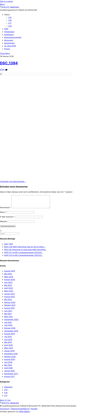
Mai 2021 (8, 314)
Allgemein (8, 387)
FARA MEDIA (24, 411)
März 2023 (8, 291)
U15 (10, 17)
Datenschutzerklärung (20, 409)
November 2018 (11, 354)
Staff (6, 29)
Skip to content (6, 1)
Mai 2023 (8, 285)
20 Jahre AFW (10, 46)
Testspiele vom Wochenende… (13, 181)
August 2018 (9, 359)
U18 (10, 26)
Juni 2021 (8, 311)
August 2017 (9, 376)
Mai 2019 (8, 342)
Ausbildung (9, 34)
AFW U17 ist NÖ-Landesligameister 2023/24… (23, 252)
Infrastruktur (9, 32)
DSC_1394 (9, 63)
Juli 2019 (8, 337)
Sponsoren (8, 40)
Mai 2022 (8, 299)
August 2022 (9, 297)
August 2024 (9, 279)
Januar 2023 (9, 294)
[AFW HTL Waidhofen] (9, 7)
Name (3, 212)
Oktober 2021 (9, 305)
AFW (2, 70)
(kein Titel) (8, 244)
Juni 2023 (8, 282)
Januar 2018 (9, 371)
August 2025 (9, 271)
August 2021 (9, 308)
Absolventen (9, 43)
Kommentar (5, 207)
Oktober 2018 (10, 357)
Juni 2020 (8, 325)
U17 (9, 23)
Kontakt (34, 409)
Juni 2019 (8, 339)
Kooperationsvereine (12, 37)
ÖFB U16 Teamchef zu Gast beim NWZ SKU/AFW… (25, 250)
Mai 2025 (8, 274)
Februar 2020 (9, 328)
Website (3, 221)
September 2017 (11, 374)
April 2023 (8, 288)
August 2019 (9, 334)
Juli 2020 (8, 322)
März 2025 (8, 277)
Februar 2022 (9, 302)
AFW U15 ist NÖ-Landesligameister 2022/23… (23, 255)
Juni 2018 (8, 362)
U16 (10, 20)
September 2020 (11, 319)
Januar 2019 (9, 351)
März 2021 (8, 317)
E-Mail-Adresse (7, 217)
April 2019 (8, 345)
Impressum (4, 409)
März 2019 (8, 348)
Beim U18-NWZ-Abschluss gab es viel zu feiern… (24, 247)
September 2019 (11, 331)
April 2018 (8, 368)
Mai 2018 (8, 365)
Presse (7, 49)
